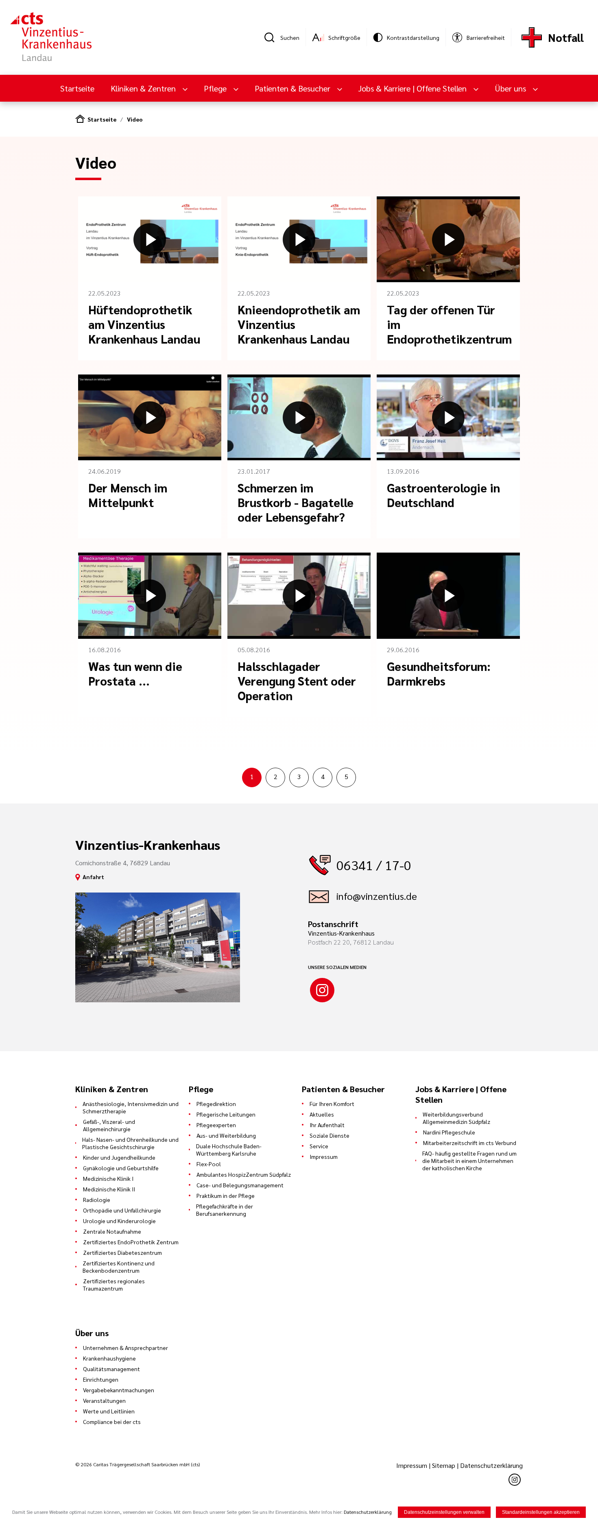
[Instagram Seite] (322, 990)
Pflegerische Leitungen (225, 1114)
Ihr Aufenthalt (327, 1124)
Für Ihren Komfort (332, 1103)
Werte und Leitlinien (109, 1411)
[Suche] (272, 37)
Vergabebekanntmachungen (118, 1389)
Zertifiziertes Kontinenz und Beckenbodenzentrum (119, 1266)
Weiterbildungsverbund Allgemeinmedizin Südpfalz (456, 1117)
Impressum (324, 1156)
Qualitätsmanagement (111, 1368)
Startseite (77, 88)
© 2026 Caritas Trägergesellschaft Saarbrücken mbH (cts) (137, 1464)
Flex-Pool (208, 1163)
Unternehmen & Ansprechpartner (125, 1347)
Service (319, 1146)
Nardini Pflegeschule (449, 1132)
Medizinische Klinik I (108, 1178)
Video (135, 119)
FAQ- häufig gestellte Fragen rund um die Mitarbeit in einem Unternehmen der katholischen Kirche (469, 1160)
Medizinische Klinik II (109, 1189)
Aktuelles (322, 1114)
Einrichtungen (100, 1379)
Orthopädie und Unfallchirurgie (122, 1210)
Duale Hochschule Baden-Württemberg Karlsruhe (229, 1149)
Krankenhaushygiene (109, 1358)
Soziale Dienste (329, 1135)
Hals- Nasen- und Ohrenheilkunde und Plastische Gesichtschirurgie (130, 1143)
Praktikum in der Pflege (225, 1195)
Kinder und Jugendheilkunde (119, 1157)
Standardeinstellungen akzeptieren (541, 1512)
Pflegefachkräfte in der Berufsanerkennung (224, 1209)
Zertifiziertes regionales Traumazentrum (114, 1284)
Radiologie (96, 1199)
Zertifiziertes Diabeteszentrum (122, 1252)
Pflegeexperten (216, 1124)
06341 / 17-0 (373, 864)
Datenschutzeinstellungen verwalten (444, 1512)
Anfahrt (93, 876)
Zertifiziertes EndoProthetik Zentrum (131, 1241)
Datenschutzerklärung (491, 1465)
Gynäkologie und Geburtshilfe (121, 1167)
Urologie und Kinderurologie (119, 1220)
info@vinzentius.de (376, 895)
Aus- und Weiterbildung (226, 1135)
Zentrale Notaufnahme (112, 1231)
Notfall (566, 37)
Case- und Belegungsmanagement (240, 1185)
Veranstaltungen (104, 1400)
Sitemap (443, 1465)
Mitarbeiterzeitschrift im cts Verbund (469, 1142)
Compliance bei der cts (112, 1421)
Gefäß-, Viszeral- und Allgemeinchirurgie (109, 1125)
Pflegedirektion (216, 1103)
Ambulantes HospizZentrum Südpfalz (243, 1174)
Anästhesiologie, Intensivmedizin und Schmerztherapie (131, 1107)
